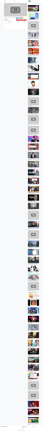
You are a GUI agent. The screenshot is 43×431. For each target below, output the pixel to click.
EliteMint (5, 1)
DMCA (23, 427)
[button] (29, 1)
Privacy (23, 428)
